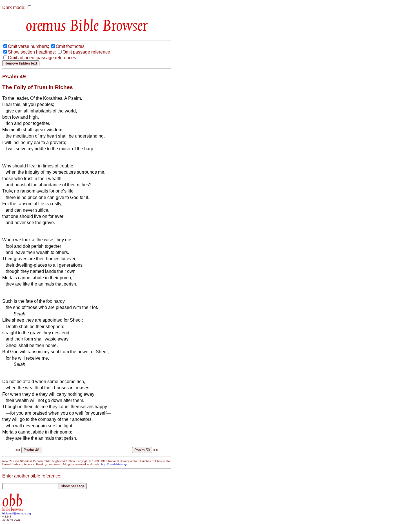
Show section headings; (32, 52)
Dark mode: (13, 7)
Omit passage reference (86, 52)
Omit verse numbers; (28, 46)
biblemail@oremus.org (16, 513)
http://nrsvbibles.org (114, 464)
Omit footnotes (70, 46)
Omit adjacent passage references (42, 57)
